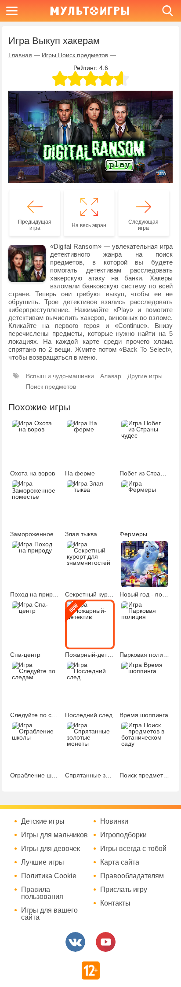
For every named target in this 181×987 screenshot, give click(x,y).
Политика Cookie (48, 876)
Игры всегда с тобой (133, 848)
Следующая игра (143, 225)
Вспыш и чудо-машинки (60, 376)
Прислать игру (123, 889)
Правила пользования (42, 893)
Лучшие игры (42, 862)
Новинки (114, 821)
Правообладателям (132, 876)
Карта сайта (119, 862)
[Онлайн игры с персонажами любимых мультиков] (89, 10)
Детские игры (43, 821)
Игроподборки (123, 835)
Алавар (110, 376)
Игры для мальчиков (54, 835)
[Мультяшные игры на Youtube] (106, 942)
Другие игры (145, 376)
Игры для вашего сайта (49, 914)
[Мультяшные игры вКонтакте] (75, 942)
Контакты (115, 903)
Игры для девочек (50, 848)
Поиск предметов (51, 386)
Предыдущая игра (34, 225)
